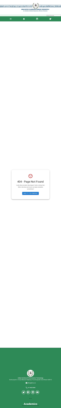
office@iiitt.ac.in (32, 383)
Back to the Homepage (30, 193)
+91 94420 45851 (32, 387)
